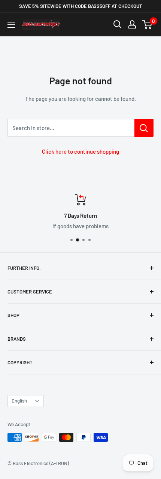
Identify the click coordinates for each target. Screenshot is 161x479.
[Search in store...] (144, 128)
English (19, 401)
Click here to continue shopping (80, 151)
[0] (147, 24)
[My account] (132, 24)
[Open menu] (11, 25)
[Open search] (117, 24)
